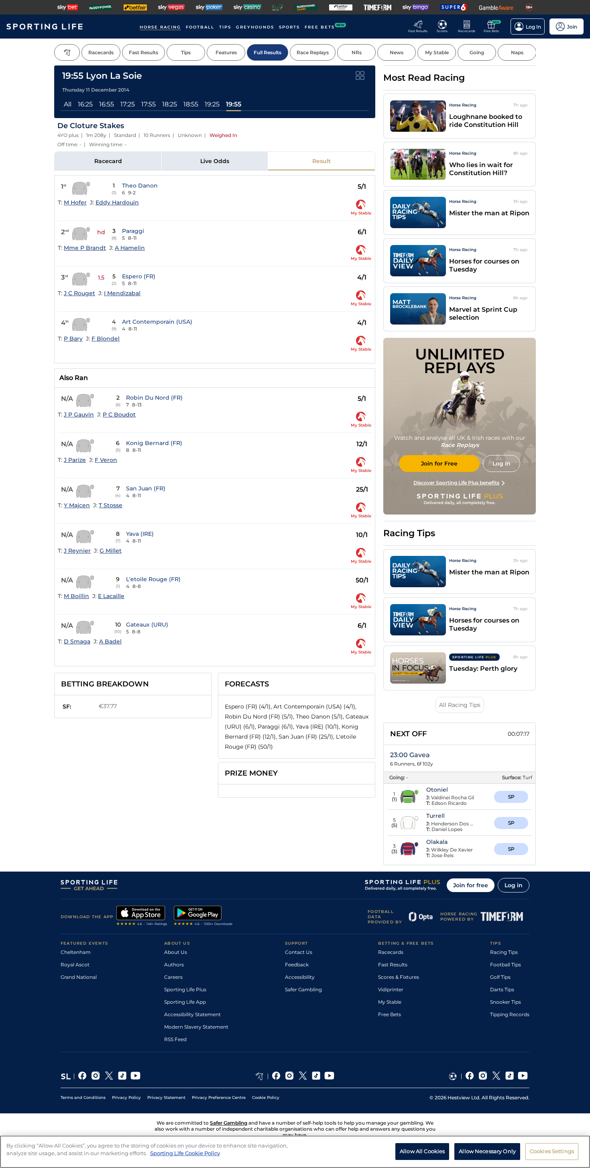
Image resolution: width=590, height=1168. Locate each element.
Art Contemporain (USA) (157, 321)
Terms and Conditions (83, 1097)
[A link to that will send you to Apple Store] (141, 916)
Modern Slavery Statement (196, 1027)
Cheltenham (76, 952)
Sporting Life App (185, 1002)
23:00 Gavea (410, 755)
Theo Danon (140, 185)
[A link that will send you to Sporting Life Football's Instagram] (483, 1076)
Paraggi (133, 231)
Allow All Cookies (422, 1151)
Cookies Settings (552, 1151)
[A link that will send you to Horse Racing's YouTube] (329, 1076)
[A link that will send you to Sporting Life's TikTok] (122, 1076)
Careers (173, 977)
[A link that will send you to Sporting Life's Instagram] (95, 1076)
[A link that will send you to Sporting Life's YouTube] (135, 1076)
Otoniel (437, 789)
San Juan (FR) (145, 488)
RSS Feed (175, 1039)
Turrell (435, 815)
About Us (175, 952)
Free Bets (389, 1014)
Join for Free (439, 463)
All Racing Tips (459, 705)
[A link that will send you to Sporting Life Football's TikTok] (509, 1076)
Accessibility (300, 977)
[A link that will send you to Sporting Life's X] (109, 1076)
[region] (295, 1151)
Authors (174, 965)
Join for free (470, 885)
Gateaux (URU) (147, 624)
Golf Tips (500, 977)
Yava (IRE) (140, 533)
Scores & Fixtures (398, 977)
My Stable (389, 1002)
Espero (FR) (138, 276)
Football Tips (505, 965)
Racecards (390, 952)
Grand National (79, 977)
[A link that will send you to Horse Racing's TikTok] (316, 1076)
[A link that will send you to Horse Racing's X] (302, 1076)
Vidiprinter (390, 989)
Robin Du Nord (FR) (154, 397)
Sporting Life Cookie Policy (185, 1153)
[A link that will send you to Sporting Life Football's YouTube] (522, 1076)
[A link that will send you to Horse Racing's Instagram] (289, 1076)
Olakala (437, 841)
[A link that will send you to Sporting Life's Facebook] (82, 1076)
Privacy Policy (126, 1097)
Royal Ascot (75, 965)
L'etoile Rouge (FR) (153, 579)
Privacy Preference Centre (219, 1097)
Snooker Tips (505, 1002)
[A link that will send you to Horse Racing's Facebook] (276, 1076)
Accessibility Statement (192, 1014)
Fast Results (392, 965)
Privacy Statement (166, 1097)
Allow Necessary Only (487, 1151)
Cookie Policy (265, 1097)
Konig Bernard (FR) (154, 443)
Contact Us (298, 952)
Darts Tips (502, 989)
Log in (514, 885)
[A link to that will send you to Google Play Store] (203, 916)
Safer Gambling (303, 989)
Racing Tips (504, 952)
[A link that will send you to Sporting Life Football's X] (496, 1076)
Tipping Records (509, 1014)
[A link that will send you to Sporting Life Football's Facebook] (469, 1076)
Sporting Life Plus (185, 989)
